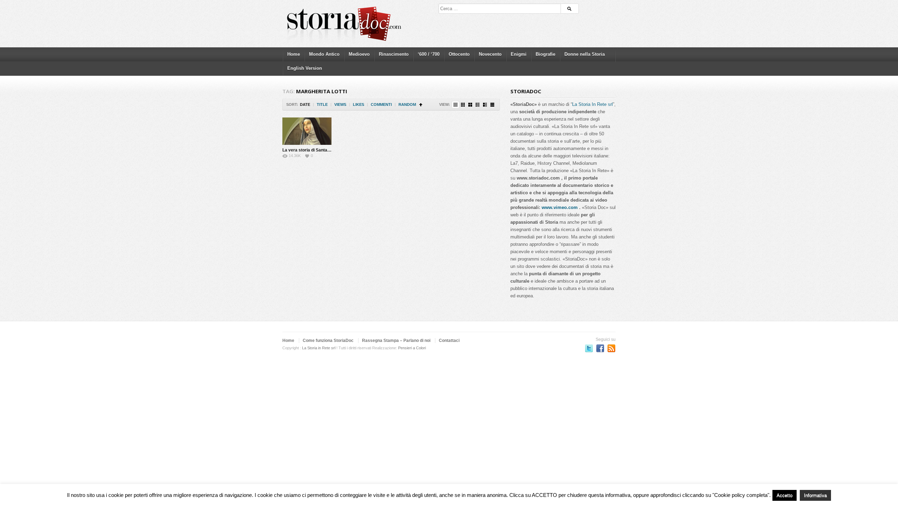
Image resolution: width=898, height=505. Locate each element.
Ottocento (459, 54)
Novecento (490, 54)
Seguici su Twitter (589, 348)
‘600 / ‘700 (429, 54)
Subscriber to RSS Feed (611, 348)
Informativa (815, 495)
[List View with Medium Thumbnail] (485, 104)
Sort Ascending (421, 104)
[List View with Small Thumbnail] (477, 104)
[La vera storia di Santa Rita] (307, 131)
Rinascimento (394, 54)
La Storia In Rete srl (592, 104)
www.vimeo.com (560, 207)
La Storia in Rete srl (318, 348)
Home (293, 54)
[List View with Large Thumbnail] (492, 104)
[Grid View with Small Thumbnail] (463, 104)
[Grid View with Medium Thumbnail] (470, 104)
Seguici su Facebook (600, 348)
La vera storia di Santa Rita (309, 150)
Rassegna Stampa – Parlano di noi (396, 340)
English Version (304, 68)
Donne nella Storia (584, 54)
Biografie (545, 54)
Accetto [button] (784, 495)
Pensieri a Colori (412, 348)
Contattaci (449, 340)
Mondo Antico (324, 54)
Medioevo (359, 54)
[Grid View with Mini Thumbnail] (455, 104)
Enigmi (519, 54)
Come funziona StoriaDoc (328, 340)
